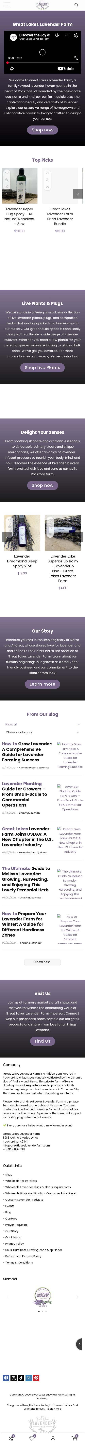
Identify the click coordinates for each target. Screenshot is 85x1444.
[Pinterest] (36, 1378)
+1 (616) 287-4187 (14, 1149)
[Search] (76, 5)
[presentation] (7, 194)
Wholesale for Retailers (21, 1181)
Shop (8, 1175)
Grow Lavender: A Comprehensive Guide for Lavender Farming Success (27, 752)
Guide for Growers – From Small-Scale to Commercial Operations (24, 794)
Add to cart (22, 264)
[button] (7, 1296)
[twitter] (13, 1378)
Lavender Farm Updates (32, 852)
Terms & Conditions (19, 1263)
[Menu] (7, 5)
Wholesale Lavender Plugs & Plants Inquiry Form (38, 1187)
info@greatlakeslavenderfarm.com (26, 1145)
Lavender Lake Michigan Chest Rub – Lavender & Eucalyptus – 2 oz (62, 566)
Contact (11, 1219)
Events (9, 1206)
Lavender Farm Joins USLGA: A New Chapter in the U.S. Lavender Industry (27, 837)
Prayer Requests (16, 1225)
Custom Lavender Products (24, 1200)
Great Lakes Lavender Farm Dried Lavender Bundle (22, 216)
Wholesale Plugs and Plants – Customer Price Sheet (40, 1193)
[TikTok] (21, 1378)
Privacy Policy (14, 1244)
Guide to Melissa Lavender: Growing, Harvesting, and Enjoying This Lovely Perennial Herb (26, 879)
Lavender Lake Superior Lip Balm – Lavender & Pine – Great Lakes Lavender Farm (22, 568)
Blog (8, 1212)
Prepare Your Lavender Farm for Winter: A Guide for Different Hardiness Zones (24, 924)
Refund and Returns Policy (23, 1256)
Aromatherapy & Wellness (34, 767)
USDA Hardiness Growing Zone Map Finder (33, 1250)
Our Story (11, 1231)
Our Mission (13, 1237)
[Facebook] (6, 1378)
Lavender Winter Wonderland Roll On (62, 214)
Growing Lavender (29, 812)
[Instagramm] (29, 1378)
